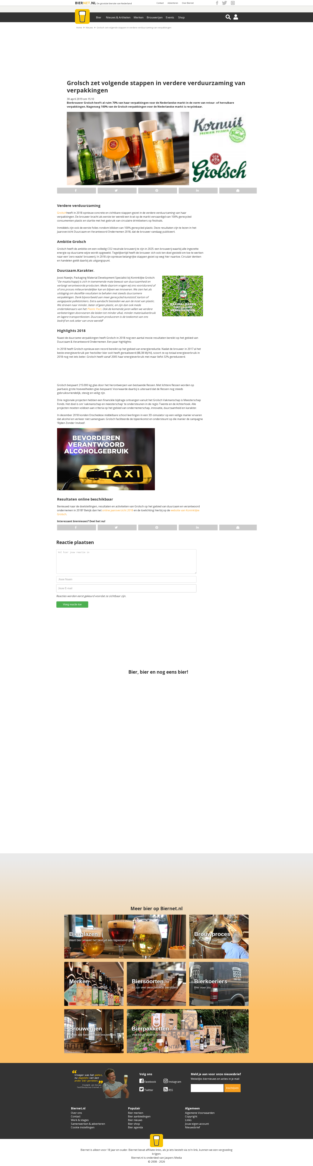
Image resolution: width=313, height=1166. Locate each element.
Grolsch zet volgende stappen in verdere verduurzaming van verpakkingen (134, 27)
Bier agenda (135, 1127)
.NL (93, 2)
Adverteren (173, 3)
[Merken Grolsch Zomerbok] (239, 699)
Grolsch (61, 213)
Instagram (174, 1082)
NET (86, 2)
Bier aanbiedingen (139, 1116)
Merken (138, 17)
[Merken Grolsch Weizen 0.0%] (156, 757)
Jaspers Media (173, 1157)
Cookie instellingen (82, 1127)
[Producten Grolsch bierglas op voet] (250, 815)
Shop (181, 17)
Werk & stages (80, 1120)
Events (170, 17)
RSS (170, 1090)
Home (79, 27)
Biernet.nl (137, 1157)
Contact (160, 3)
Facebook (150, 1082)
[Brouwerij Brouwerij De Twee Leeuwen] (63, 815)
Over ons (76, 1113)
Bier (98, 17)
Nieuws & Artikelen (118, 17)
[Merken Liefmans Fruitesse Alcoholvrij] (125, 815)
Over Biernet (188, 3)
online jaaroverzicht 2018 (117, 510)
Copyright (191, 1116)
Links (188, 1120)
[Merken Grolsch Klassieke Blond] (239, 757)
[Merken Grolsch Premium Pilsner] (188, 815)
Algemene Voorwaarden (200, 1113)
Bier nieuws (135, 1120)
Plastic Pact (94, 309)
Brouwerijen (155, 17)
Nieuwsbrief (192, 1127)
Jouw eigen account (197, 1124)
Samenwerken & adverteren (88, 1124)
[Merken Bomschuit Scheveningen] (156, 699)
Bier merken (135, 1113)
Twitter (148, 1090)
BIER (79, 2)
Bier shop (134, 1124)
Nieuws (89, 27)
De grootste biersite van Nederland (114, 3)
